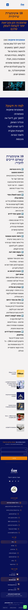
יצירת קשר (5, 607)
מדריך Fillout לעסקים (12, 373)
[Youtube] (10, 481)
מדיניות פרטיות (22, 607)
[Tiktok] (12, 481)
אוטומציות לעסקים (11, 427)
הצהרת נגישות (13, 607)
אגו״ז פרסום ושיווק (9, 602)
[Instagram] (18, 481)
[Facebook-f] (15, 481)
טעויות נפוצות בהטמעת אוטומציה (11, 406)
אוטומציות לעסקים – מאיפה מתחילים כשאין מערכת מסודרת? (10, 384)
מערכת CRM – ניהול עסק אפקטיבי (10, 416)
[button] (7, 4)
